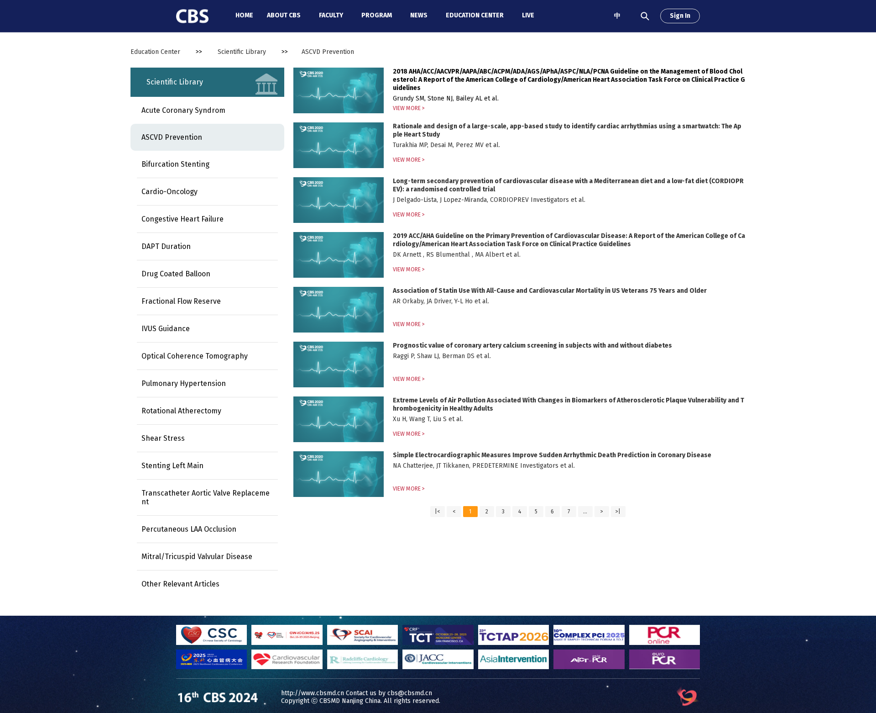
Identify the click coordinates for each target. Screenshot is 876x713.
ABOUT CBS (284, 15)
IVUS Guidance (165, 328)
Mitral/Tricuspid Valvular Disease (196, 556)
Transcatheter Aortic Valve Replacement (205, 497)
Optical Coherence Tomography (194, 356)
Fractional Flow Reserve (181, 301)
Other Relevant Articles (180, 584)
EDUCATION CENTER (475, 15)
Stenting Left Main (172, 465)
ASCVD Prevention (171, 137)
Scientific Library (242, 52)
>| (617, 511)
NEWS (419, 15)
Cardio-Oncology (169, 191)
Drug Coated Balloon (175, 273)
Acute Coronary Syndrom (183, 110)
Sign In (680, 16)
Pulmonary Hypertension (183, 383)
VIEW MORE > (409, 108)
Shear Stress (163, 438)
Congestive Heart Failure (182, 219)
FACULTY (331, 15)
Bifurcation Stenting (175, 164)
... (585, 511)
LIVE (528, 15)
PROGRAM (376, 15)
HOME (244, 15)
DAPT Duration (166, 246)
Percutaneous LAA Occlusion (188, 529)
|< (437, 511)
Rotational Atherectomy (181, 411)
